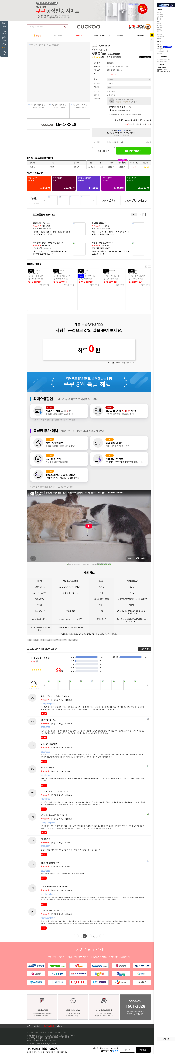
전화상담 (4, 33)
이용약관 (37, 1026)
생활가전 (159, 30)
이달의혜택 (140, 35)
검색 (65, 27)
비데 (158, 21)
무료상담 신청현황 (162, 62)
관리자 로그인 (60, 1026)
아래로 (152, 49)
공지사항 (159, 53)
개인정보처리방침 (48, 1026)
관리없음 (114, 74)
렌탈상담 (4, 26)
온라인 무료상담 (99, 35)
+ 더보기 (43, 714)
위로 (4, 53)
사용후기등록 (145, 648)
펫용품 (159, 38)
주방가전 (159, 28)
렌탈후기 (159, 45)
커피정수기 (160, 15)
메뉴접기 (152, 40)
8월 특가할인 (58, 35)
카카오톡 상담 (152, 35)
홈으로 (29, 1026)
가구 (158, 32)
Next (93, 200)
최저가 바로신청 (134, 150)
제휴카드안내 (160, 49)
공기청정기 (160, 25)
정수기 (159, 19)
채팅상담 (4, 41)
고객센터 (120, 35)
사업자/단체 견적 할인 (163, 51)
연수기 (159, 23)
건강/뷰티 (159, 34)
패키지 (159, 12)
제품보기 (79, 35)
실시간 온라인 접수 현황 (163, 59)
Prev (44, 200)
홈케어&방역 (160, 36)
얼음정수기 (160, 17)
